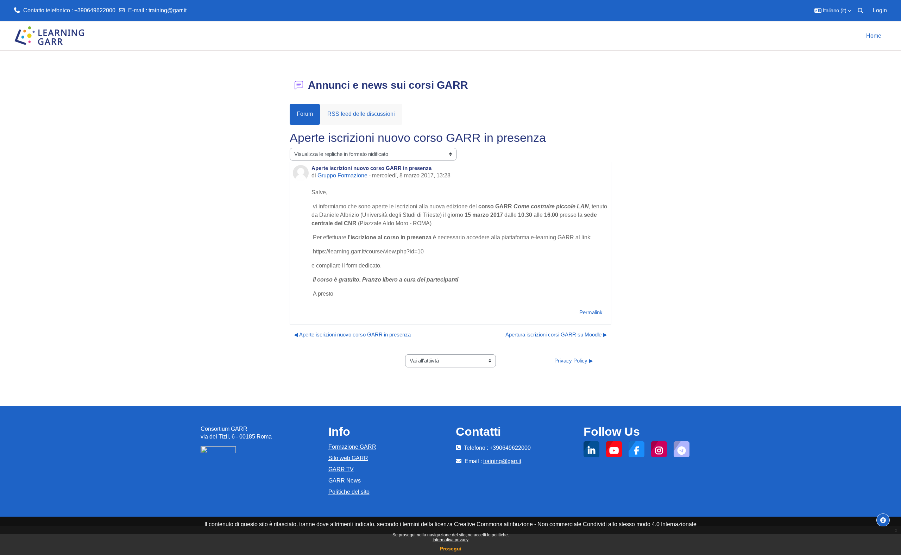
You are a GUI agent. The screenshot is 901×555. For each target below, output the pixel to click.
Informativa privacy (450, 539)
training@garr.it (168, 10)
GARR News (344, 481)
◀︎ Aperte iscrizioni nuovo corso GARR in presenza (352, 335)
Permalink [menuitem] (591, 312)
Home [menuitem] (873, 36)
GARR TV (341, 469)
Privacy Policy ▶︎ (573, 361)
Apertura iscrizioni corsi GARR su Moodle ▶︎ (556, 335)
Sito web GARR (348, 458)
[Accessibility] (883, 520)
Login (880, 10)
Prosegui (450, 548)
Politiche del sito (349, 492)
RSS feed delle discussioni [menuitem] (361, 114)
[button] (832, 10)
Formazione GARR (352, 447)
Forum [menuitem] (305, 114)
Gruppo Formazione (342, 175)
